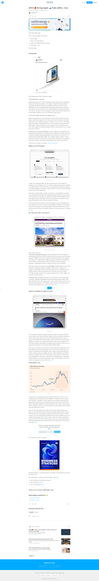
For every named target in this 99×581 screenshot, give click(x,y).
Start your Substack (46, 575)
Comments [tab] (31, 512)
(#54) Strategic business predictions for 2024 (41, 539)
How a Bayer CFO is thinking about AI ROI (37, 532)
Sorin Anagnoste (34, 12)
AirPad (49, 143)
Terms (56, 572)
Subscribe (89, 2)
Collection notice (61, 572)
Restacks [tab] (36, 512)
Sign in (95, 2)
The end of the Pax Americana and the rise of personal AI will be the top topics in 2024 (44, 541)
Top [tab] (30, 526)
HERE (57, 477)
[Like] (30, 16)
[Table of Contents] (1, 290)
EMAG (41, 482)
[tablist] (34, 512)
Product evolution (35, 500)
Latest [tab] (33, 526)
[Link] (27, 53)
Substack (44, 578)
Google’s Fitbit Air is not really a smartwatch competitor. (40, 549)
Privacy (53, 572)
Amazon (43, 484)
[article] (49, 533)
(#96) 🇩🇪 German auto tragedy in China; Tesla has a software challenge (43, 530)
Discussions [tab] (37, 526)
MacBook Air (55, 143)
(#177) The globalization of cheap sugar (39, 548)
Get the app (55, 575)
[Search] (82, 2)
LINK (31, 210)
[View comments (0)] (32, 16)
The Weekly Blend (35, 498)
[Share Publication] (85, 2)
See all (31, 555)
